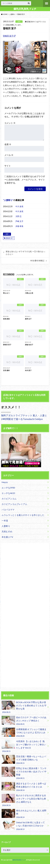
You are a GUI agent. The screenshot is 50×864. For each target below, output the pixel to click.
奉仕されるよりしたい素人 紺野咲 (31, 813)
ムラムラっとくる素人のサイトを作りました (23, 515)
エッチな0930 (8, 487)
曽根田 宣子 (8, 36)
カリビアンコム (9, 498)
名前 (7, 144)
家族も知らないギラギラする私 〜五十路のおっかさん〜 (25, 252)
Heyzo (5, 482)
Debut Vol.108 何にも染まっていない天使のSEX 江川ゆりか (30, 825)
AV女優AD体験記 (37, 261)
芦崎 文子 (19, 221)
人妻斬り (8, 200)
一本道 (5, 520)
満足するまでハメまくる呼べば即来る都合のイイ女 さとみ (31, 786)
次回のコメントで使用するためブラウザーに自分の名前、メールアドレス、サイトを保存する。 (24, 179)
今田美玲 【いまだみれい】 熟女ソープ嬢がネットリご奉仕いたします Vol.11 (24, 746)
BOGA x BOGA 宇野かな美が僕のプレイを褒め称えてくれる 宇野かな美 (24, 707)
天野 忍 (18, 216)
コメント (9, 123)
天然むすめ (7, 531)
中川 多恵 (19, 206)
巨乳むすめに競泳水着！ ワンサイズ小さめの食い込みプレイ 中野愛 (31, 773)
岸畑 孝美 (19, 226)
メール (8, 155)
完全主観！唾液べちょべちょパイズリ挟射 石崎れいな (31, 759)
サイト (7, 165)
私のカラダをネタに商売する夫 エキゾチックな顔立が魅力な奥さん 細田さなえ (24, 800)
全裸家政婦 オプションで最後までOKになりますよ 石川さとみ (31, 732)
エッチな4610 (8, 493)
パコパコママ (8, 509)
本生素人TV (7, 537)
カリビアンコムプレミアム (14, 504)
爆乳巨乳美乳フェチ (25, 8)
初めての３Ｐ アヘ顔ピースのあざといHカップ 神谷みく (31, 720)
